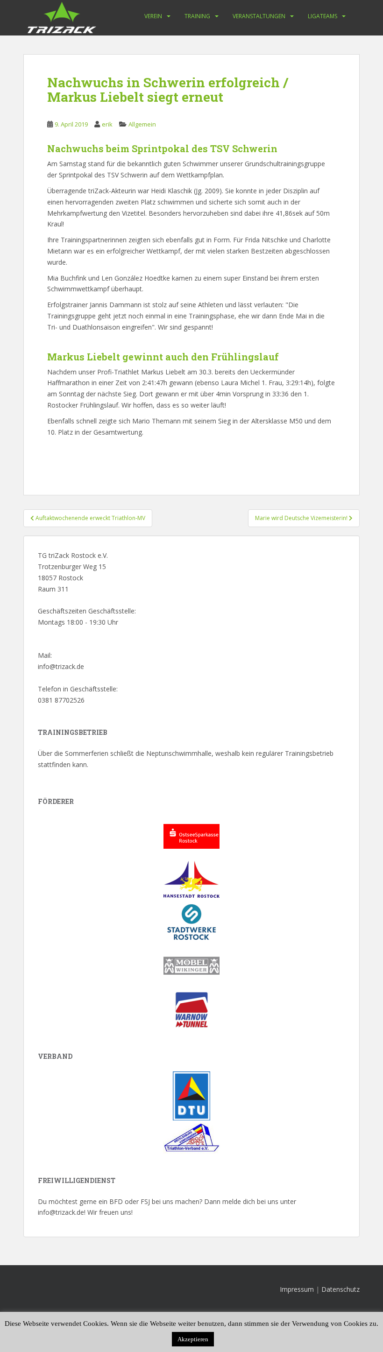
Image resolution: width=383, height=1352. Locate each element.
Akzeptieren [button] (192, 1339)
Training (197, 16)
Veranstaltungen (259, 16)
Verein (153, 16)
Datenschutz (340, 1289)
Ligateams (322, 16)
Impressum (297, 1289)
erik (107, 124)
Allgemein (142, 124)
